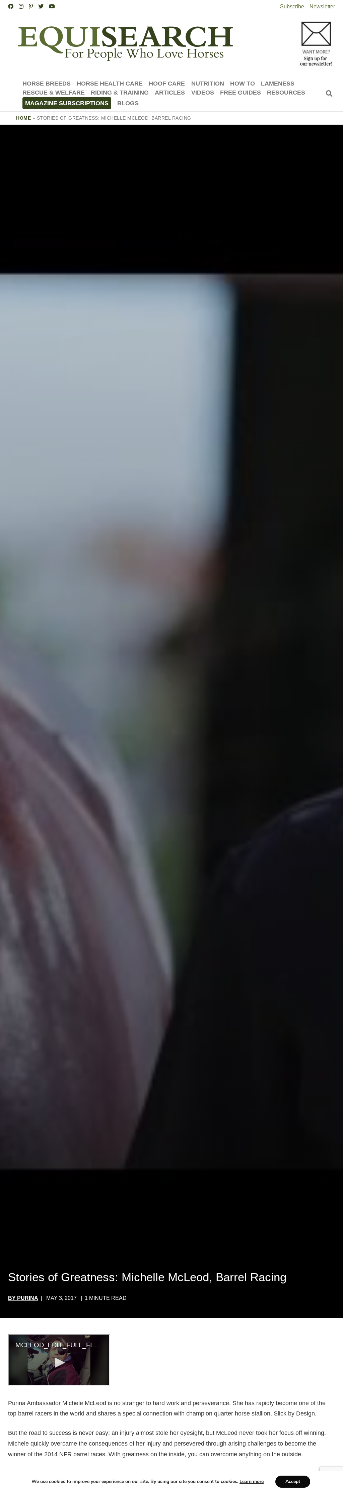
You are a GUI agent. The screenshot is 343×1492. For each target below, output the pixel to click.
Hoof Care (167, 83)
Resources (286, 92)
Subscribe (292, 6)
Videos (202, 92)
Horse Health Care (110, 83)
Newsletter (322, 6)
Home (23, 118)
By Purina (23, 1298)
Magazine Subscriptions (67, 103)
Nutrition (207, 83)
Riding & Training (120, 92)
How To (242, 83)
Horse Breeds (46, 83)
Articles (170, 92)
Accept (292, 1481)
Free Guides (240, 92)
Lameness (277, 83)
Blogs (128, 103)
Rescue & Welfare (53, 92)
